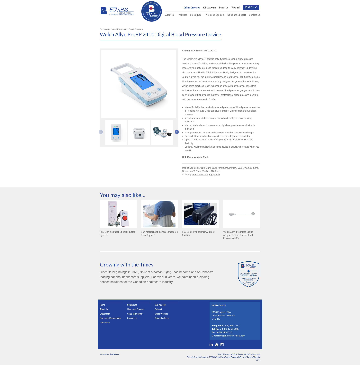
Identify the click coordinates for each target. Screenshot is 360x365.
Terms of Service (253, 357)
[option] (116, 133)
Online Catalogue (162, 318)
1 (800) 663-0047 (230, 328)
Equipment (214, 174)
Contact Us (254, 14)
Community (105, 322)
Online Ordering (192, 7)
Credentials (105, 313)
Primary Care (235, 168)
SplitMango (114, 354)
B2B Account (209, 7)
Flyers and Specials (214, 14)
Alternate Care (251, 168)
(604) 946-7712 (231, 325)
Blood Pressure (200, 174)
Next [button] (176, 132)
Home (102, 305)
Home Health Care (191, 171)
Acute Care (205, 168)
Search (249, 7)
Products (182, 14)
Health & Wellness (211, 171)
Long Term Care (220, 168)
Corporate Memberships (110, 318)
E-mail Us (223, 7)
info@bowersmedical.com (232, 335)
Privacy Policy (236, 357)
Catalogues (196, 14)
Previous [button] (102, 132)
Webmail (235, 7)
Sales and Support (236, 14)
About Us (170, 14)
